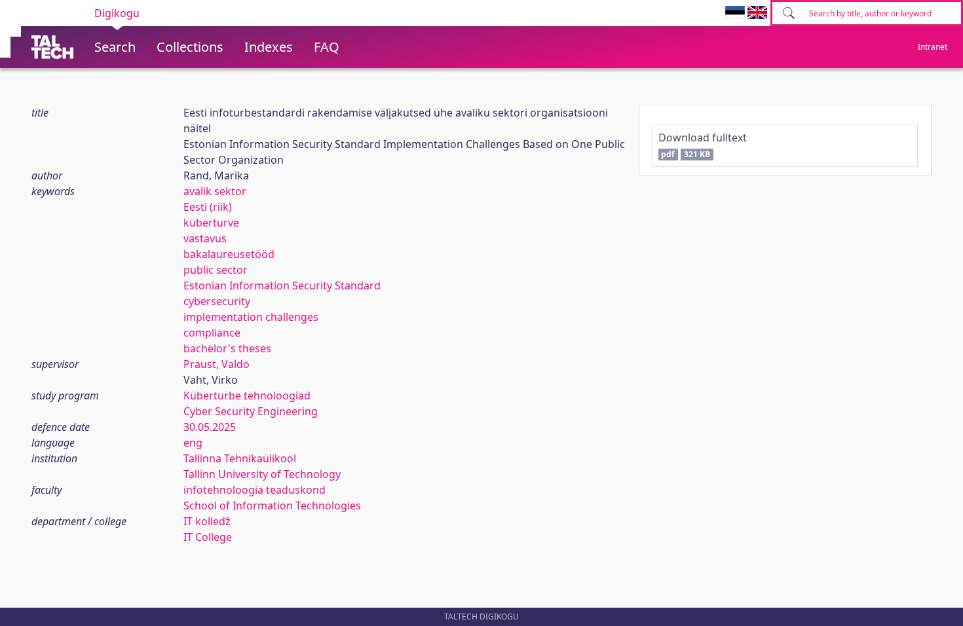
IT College (207, 537)
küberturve (211, 222)
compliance (211, 332)
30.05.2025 (209, 427)
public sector (215, 270)
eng (192, 442)
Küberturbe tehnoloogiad (247, 395)
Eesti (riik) (207, 207)
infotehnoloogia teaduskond (254, 490)
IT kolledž (207, 521)
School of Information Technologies (272, 505)
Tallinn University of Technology (262, 474)
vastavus (205, 238)
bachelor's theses (227, 348)
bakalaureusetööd (228, 254)
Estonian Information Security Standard (282, 285)
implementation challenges (250, 317)
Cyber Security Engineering (250, 411)
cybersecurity (216, 301)
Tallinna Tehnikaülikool (239, 458)
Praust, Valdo (216, 364)
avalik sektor (214, 191)
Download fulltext (702, 145)
